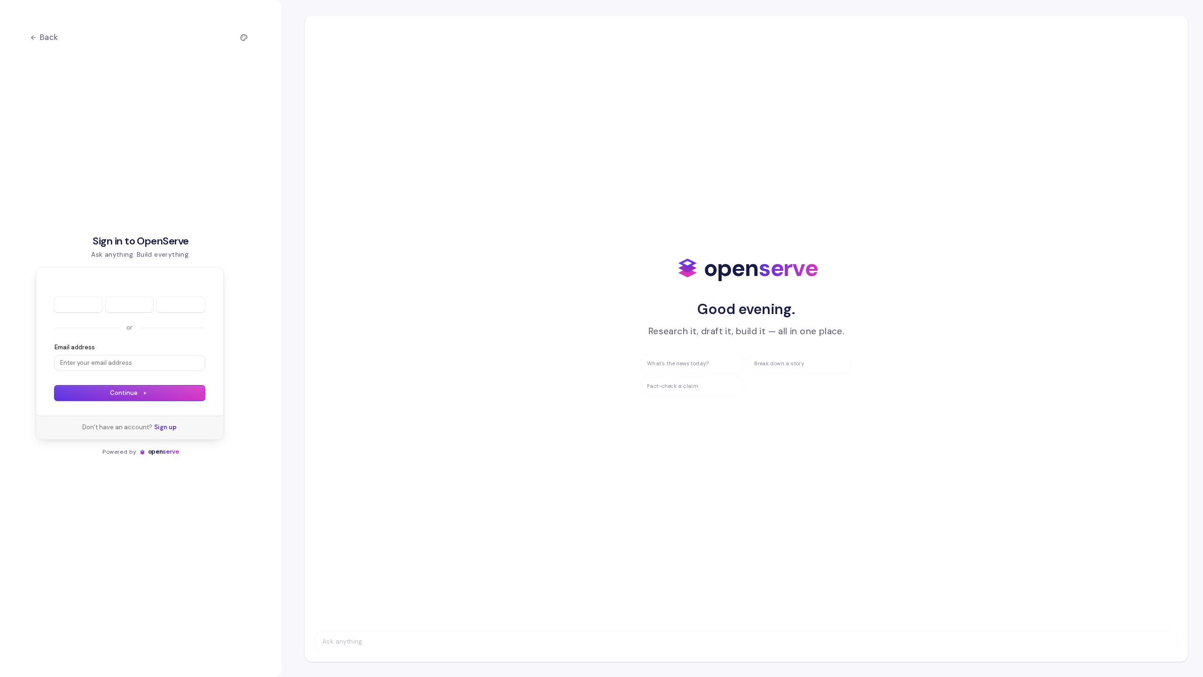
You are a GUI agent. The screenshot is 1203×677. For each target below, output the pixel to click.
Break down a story (779, 363)
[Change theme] (243, 37)
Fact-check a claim (672, 386)
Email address (75, 347)
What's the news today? (678, 363)
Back (48, 37)
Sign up (165, 427)
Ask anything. (343, 642)
